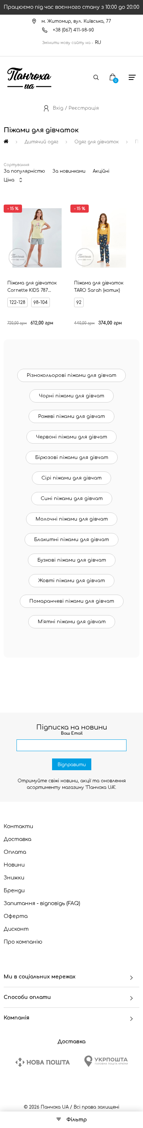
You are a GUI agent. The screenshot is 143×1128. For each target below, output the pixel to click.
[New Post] (42, 1062)
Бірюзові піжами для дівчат (71, 457)
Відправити (72, 764)
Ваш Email (71, 733)
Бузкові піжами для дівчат (71, 560)
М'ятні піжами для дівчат (72, 621)
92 (78, 302)
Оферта (15, 916)
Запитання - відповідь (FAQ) (42, 903)
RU (98, 42)
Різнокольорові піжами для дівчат (71, 375)
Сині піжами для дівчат (72, 498)
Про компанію (23, 942)
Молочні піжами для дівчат (72, 519)
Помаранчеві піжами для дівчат (71, 601)
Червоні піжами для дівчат (71, 437)
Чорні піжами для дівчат (71, 395)
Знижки (14, 878)
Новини (14, 865)
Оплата (15, 852)
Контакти (18, 826)
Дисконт (16, 929)
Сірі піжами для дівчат (71, 478)
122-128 (17, 302)
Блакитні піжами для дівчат (71, 539)
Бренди (14, 890)
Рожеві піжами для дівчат (71, 416)
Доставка (17, 839)
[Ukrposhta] (106, 1061)
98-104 (40, 302)
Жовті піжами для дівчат (71, 580)
